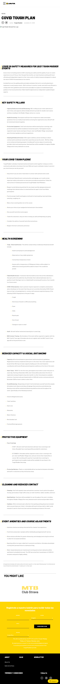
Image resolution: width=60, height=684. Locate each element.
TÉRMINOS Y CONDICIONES (14, 673)
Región (18, 632)
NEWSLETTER (39, 657)
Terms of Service (31, 641)
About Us (7, 662)
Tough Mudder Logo (11, 3)
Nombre (18, 615)
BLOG (21, 657)
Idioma (42, 615)
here (40, 643)
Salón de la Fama (9, 666)
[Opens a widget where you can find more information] (53, 681)
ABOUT (7, 657)
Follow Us (44, 673)
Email (17, 623)
